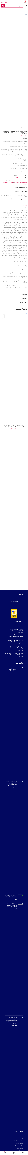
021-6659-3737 (4, 2)
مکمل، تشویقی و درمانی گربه (8, 195)
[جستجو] (3, 5)
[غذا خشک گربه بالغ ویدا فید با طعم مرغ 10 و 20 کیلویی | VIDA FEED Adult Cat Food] (20, 897)
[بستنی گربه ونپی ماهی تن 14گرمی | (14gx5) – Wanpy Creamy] (20, 722)
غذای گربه (21, 193)
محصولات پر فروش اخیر (21, 195)
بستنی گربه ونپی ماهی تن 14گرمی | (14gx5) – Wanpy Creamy (11, 669)
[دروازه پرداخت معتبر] (14, 613)
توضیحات (25, 205)
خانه (26, 128)
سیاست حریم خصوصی (8, 182)
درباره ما (21, 1138)
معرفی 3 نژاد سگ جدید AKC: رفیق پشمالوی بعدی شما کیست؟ (15, 641)
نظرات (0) (24, 294)
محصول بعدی (2, 128)
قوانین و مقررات (19, 1143)
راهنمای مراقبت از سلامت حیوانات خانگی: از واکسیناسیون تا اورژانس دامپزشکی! (15, 647)
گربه (26, 196)
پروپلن (16, 177)
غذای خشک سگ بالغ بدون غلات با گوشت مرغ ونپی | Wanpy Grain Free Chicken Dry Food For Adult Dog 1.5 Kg (14, 427)
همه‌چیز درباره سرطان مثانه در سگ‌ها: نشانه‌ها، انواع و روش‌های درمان (14, 635)
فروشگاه (22, 128)
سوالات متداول (20, 1148)
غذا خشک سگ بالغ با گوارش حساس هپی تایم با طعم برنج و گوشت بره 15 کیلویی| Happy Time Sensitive (11, 1020)
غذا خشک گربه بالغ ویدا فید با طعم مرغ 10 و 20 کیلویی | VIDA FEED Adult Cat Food (11, 897)
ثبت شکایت (20, 1150)
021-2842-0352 (4, 0)
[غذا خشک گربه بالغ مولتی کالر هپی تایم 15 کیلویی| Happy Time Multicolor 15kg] (20, 958)
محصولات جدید (16, 128)
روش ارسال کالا (23, 302)
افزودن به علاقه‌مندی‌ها (20, 187)
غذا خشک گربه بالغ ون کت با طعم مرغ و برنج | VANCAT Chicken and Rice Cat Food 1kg (11, 783)
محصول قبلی (5, 128)
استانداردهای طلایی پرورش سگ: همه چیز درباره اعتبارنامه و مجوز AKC (14, 654)
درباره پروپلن (24, 298)
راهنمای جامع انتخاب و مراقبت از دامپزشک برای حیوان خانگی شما (16, 630)
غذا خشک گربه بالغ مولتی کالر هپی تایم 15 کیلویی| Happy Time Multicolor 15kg (11, 906)
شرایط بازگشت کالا (18, 182)
